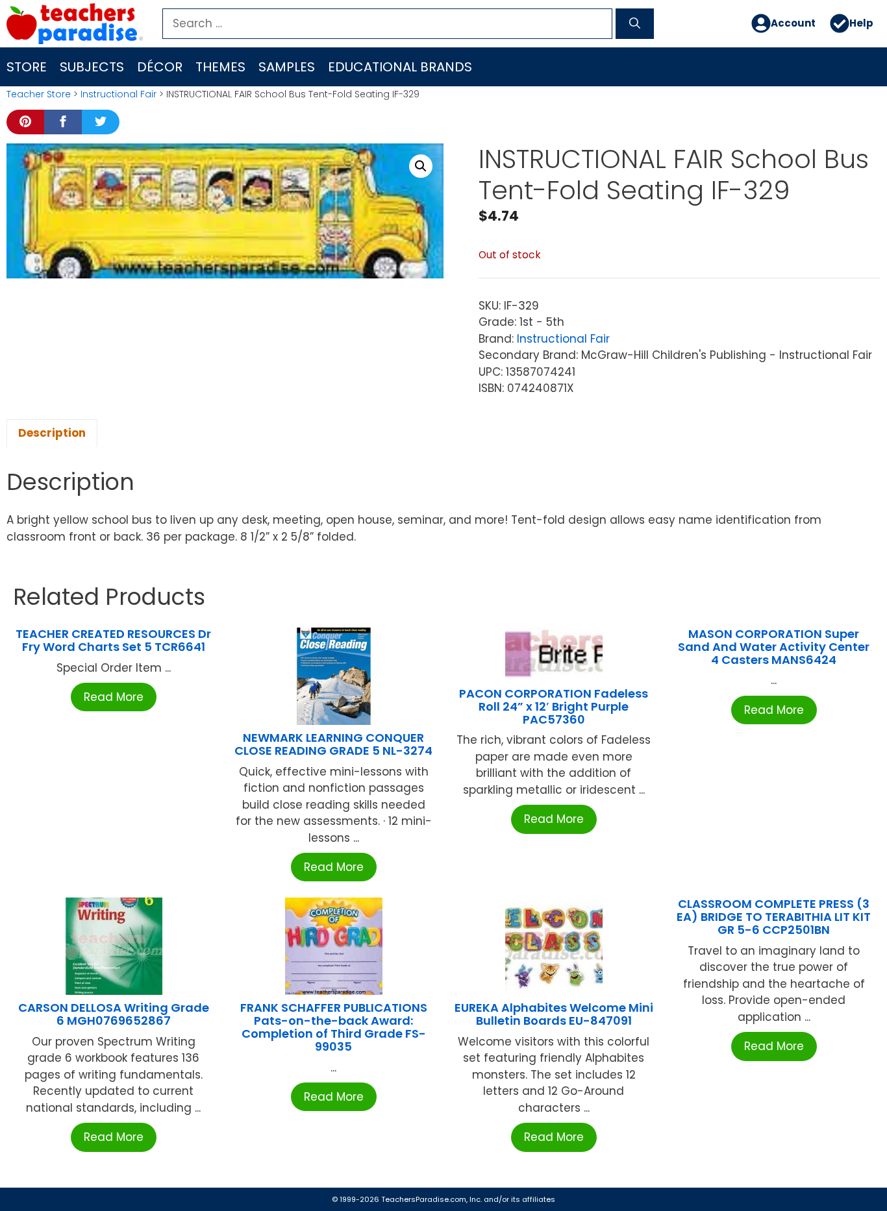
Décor (159, 67)
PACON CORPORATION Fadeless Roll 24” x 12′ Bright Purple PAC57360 (553, 706)
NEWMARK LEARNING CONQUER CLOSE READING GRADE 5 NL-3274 (333, 744)
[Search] (635, 24)
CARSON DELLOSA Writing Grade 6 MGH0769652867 (113, 1014)
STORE (26, 67)
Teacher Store (38, 94)
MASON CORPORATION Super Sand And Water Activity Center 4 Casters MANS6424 (773, 647)
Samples (286, 67)
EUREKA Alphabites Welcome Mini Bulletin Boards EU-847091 (554, 1014)
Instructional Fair (118, 94)
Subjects (92, 67)
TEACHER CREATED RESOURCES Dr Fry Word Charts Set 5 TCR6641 (113, 640)
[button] (420, 166)
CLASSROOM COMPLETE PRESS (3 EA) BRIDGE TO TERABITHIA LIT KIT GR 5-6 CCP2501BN (774, 917)
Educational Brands (400, 67)
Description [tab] (52, 433)
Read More (114, 697)
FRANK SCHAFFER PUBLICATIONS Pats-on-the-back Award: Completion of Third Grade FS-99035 (333, 1026)
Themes (220, 67)
